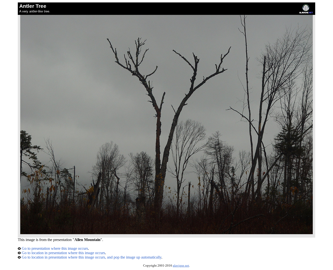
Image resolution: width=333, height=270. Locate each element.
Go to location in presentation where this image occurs (63, 253)
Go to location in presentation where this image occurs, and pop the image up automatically (91, 257)
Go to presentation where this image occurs (54, 248)
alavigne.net (181, 265)
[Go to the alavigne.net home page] (306, 12)
